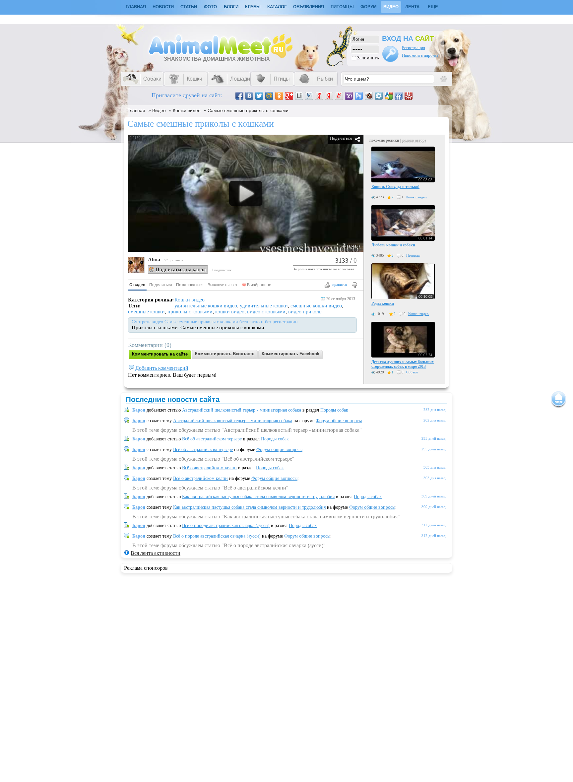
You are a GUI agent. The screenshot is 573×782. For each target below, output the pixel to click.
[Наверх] (558, 399)
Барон (138, 410)
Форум (368, 6)
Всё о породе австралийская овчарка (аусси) (226, 525)
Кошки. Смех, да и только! (395, 186)
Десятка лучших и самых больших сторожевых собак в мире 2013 (402, 364)
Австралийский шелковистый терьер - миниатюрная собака (241, 410)
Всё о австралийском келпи (209, 467)
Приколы (413, 255)
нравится (339, 284)
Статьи (188, 6)
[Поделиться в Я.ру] (319, 96)
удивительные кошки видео (205, 305)
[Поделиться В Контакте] (249, 96)
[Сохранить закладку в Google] (389, 96)
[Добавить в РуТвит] (359, 96)
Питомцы (342, 6)
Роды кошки (382, 303)
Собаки (412, 372)
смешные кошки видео (316, 305)
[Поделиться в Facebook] (239, 96)
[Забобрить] (369, 96)
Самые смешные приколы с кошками (248, 110)
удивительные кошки (264, 305)
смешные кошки (146, 311)
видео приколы (305, 311)
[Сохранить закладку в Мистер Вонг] (409, 96)
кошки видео (229, 311)
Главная (136, 110)
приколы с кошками (190, 311)
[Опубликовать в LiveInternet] (299, 96)
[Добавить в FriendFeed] (399, 96)
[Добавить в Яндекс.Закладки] (329, 96)
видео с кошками (266, 311)
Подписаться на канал (181, 269)
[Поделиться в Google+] (289, 96)
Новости (163, 6)
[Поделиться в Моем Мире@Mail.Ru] (269, 96)
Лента (412, 6)
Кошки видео (187, 110)
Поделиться (341, 138)
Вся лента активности (155, 553)
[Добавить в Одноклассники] (279, 96)
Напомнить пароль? (420, 55)
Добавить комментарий (161, 368)
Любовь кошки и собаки (393, 245)
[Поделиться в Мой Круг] (379, 96)
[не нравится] (353, 286)
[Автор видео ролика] (136, 266)
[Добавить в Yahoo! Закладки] (349, 96)
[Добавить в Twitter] (259, 96)
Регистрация (413, 47)
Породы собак (334, 410)
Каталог (276, 6)
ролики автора (414, 140)
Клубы (253, 6)
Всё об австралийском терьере (212, 438)
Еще (433, 6)
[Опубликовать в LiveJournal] (309, 96)
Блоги (231, 6)
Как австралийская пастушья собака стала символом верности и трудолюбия (258, 496)
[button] (137, 285)
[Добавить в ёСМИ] (339, 96)
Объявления (308, 6)
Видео (391, 6)
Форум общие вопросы (339, 420)
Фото (210, 6)
